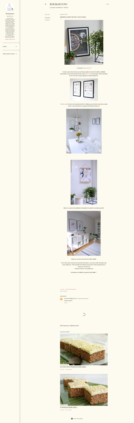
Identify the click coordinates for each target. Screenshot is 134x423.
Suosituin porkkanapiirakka (73, 367)
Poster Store (86, 68)
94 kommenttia (68, 409)
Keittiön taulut (64, 104)
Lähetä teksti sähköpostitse (70, 289)
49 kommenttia (68, 369)
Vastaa (66, 302)
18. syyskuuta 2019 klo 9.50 (83, 298)
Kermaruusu (58, 4)
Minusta (65, 7)
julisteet (87, 73)
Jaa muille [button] (47, 14)
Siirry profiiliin (10, 39)
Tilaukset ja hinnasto (56, 7)
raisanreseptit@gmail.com (70, 298)
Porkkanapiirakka (68, 407)
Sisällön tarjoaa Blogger (78, 418)
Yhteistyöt (47, 20)
